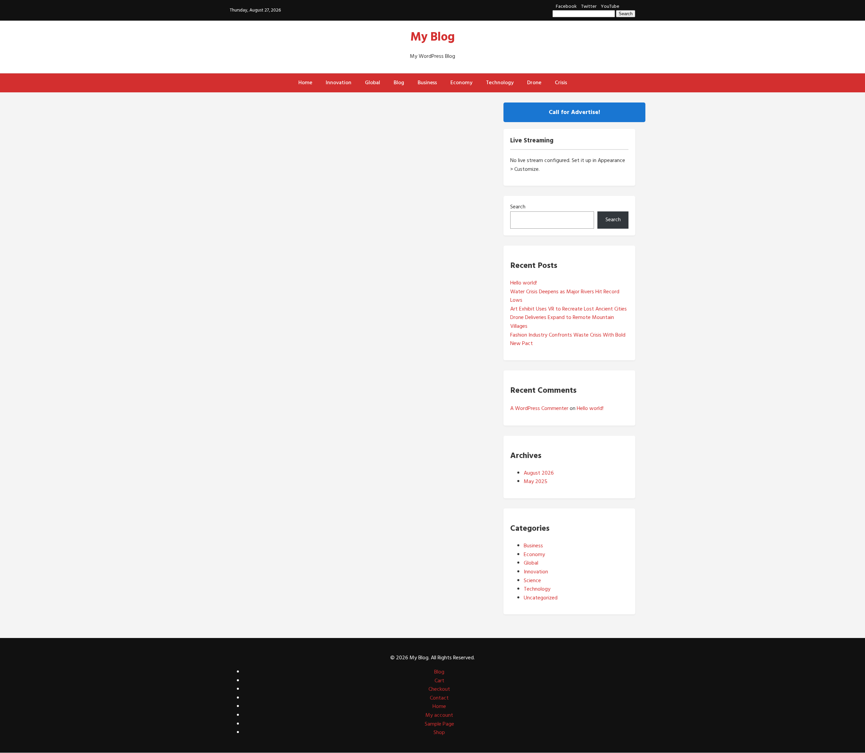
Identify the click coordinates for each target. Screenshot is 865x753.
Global (372, 82)
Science (532, 580)
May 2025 (535, 481)
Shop (439, 732)
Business (427, 82)
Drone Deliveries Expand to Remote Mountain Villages (562, 321)
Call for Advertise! (574, 112)
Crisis (561, 82)
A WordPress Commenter (539, 408)
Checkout (439, 689)
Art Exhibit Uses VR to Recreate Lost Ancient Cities (568, 308)
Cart (439, 680)
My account (439, 715)
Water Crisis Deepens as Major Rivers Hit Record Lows (564, 296)
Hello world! (523, 282)
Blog (399, 82)
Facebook (566, 6)
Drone (534, 82)
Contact (439, 697)
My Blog (433, 37)
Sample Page (439, 724)
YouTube (610, 6)
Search (517, 206)
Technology (500, 82)
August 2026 (539, 473)
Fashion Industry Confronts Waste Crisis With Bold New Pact (567, 339)
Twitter (588, 6)
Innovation (338, 82)
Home (305, 82)
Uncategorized (541, 597)
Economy (461, 82)
